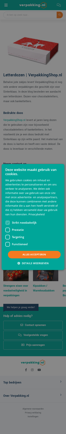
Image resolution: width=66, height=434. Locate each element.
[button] (33, 263)
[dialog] (33, 217)
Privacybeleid (36, 214)
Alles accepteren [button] (34, 254)
